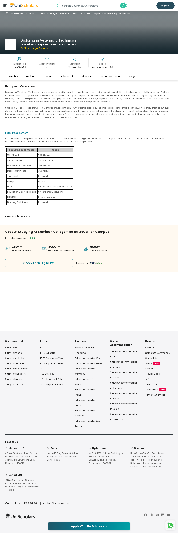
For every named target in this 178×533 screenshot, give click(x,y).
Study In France (13, 379)
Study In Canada (14, 363)
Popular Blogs (152, 373)
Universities (17, 13)
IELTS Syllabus (47, 352)
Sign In (165, 5)
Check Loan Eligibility (38, 263)
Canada (30, 13)
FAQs (132, 76)
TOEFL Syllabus (48, 373)
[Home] (7, 13)
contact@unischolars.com (57, 503)
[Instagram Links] (151, 514)
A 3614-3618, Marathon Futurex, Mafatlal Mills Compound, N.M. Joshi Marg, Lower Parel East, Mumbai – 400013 (21, 458)
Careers (149, 368)
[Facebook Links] (145, 514)
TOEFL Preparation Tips (51, 384)
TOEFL (43, 368)
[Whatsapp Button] (170, 525)
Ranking (30, 76)
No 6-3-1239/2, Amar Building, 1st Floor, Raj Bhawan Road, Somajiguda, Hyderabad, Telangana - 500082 (106, 458)
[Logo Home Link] (20, 518)
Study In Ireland (13, 352)
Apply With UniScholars (87, 526)
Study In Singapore (15, 373)
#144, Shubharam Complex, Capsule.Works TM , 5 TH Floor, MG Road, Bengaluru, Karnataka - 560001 (22, 485)
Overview (12, 76)
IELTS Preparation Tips (51, 358)
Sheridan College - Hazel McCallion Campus (59, 13)
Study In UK (11, 347)
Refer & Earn (151, 384)
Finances (87, 76)
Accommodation (110, 76)
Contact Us (151, 358)
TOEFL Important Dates (52, 379)
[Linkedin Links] (162, 514)
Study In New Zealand (16, 368)
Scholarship (67, 76)
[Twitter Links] (157, 514)
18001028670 (31, 503)
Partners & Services (155, 394)
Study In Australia (14, 358)
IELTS (42, 347)
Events (148, 363)
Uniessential (151, 389)
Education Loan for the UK (88, 363)
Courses (87, 13)
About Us (150, 347)
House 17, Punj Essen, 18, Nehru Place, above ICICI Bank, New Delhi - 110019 (62, 456)
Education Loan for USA (87, 358)
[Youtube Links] (168, 514)
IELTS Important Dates (51, 363)
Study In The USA (14, 384)
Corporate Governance (157, 352)
